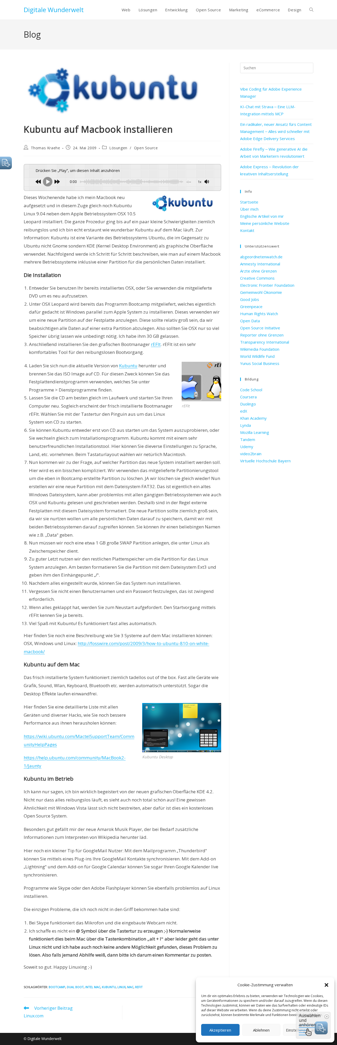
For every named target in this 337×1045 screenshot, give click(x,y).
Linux (121, 987)
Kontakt (247, 230)
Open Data (250, 320)
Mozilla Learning (254, 432)
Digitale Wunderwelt (54, 9)
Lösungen (118, 147)
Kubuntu (128, 366)
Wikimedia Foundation (259, 349)
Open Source (146, 147)
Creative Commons (257, 278)
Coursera (248, 396)
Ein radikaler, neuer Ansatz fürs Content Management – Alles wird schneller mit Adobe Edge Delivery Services (276, 131)
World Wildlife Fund (257, 356)
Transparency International (264, 342)
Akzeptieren (220, 1030)
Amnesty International (260, 263)
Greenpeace (251, 306)
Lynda (245, 425)
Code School (251, 389)
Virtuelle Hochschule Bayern (265, 460)
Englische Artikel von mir (262, 216)
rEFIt (156, 344)
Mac (130, 987)
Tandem (247, 439)
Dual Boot (75, 987)
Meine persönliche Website (264, 223)
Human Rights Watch (259, 313)
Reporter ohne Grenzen (262, 335)
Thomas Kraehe (45, 147)
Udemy (246, 446)
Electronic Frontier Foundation (267, 285)
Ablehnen (261, 1030)
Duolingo (248, 404)
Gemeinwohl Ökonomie (261, 292)
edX (243, 411)
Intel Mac (92, 987)
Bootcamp (57, 987)
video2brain (250, 453)
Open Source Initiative (260, 327)
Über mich (249, 209)
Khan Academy (253, 418)
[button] (326, 985)
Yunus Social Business (259, 363)
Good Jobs (249, 299)
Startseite (249, 202)
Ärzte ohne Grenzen (258, 271)
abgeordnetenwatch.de (261, 256)
